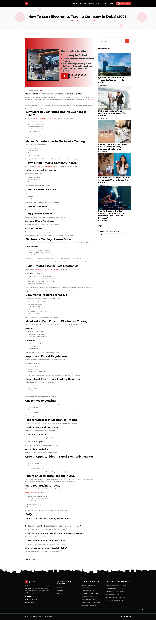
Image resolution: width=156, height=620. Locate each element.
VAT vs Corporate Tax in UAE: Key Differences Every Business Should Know (113, 146)
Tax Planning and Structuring (90, 590)
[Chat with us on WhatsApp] (148, 610)
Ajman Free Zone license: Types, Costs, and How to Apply (111, 79)
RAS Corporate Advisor (32, 492)
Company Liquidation (111, 588)
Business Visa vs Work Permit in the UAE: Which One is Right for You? (114, 179)
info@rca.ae (32, 602)
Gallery (91, 3)
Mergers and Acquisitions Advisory (116, 586)
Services (82, 3)
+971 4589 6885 (33, 600)
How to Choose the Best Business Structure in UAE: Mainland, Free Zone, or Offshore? (112, 214)
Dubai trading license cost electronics (47, 269)
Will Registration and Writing (114, 600)
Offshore (59, 594)
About (98, 3)
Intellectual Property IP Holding (115, 591)
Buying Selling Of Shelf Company (91, 602)
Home (75, 3)
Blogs (104, 3)
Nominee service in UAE (113, 594)
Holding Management (88, 596)
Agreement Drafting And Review (115, 597)
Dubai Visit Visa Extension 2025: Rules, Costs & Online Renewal (112, 113)
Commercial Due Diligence (89, 605)
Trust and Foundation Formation (91, 593)
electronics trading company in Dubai (48, 243)
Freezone (60, 591)
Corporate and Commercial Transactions (89, 586)
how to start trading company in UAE (47, 166)
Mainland (59, 588)
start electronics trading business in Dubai (44, 118)
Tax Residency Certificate (89, 599)
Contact (111, 3)
